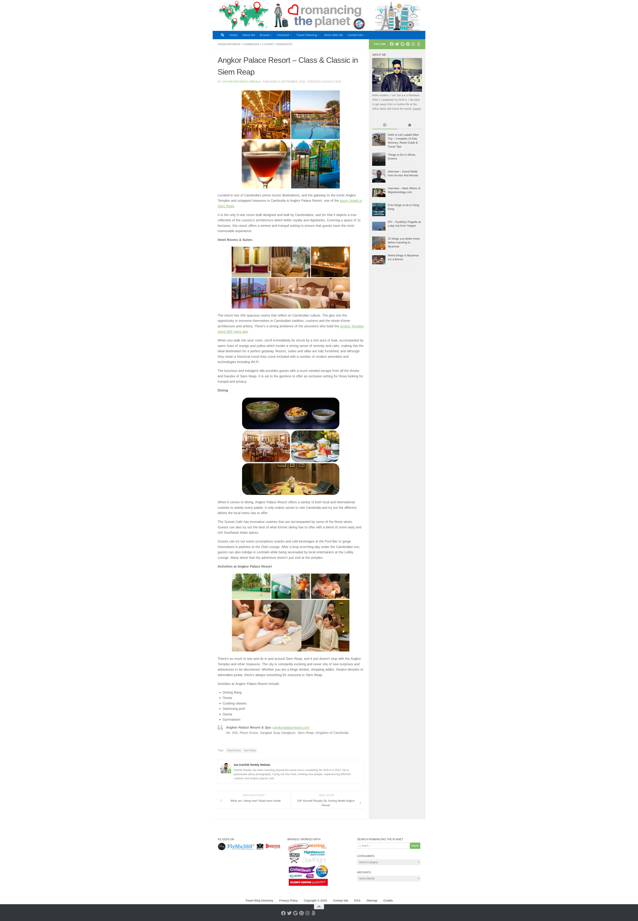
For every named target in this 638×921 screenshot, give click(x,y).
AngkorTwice (229, 44)
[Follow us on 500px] (418, 44)
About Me (248, 35)
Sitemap (371, 900)
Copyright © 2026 (315, 900)
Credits (388, 900)
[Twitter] (397, 44)
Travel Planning (306, 35)
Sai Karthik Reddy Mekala (241, 81)
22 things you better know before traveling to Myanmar (404, 242)
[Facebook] (392, 44)
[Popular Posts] (409, 125)
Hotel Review (234, 750)
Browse (265, 35)
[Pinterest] (408, 44)
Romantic (284, 44)
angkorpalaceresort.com (291, 727)
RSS (357, 900)
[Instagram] (413, 44)
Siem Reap (250, 750)
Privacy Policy (288, 900)
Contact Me (355, 35)
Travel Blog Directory (259, 900)
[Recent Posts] (384, 125)
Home (234, 35)
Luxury (268, 44)
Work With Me (333, 35)
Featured (283, 35)
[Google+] (402, 44)
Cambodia (251, 44)
